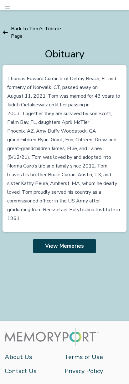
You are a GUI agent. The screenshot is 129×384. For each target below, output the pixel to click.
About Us (18, 357)
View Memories (64, 246)
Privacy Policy (83, 371)
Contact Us (21, 371)
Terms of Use (83, 357)
